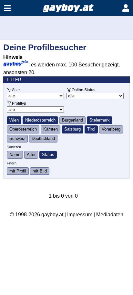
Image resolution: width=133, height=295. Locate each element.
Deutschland (43, 138)
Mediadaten (109, 214)
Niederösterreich (40, 120)
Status (48, 154)
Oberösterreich (23, 129)
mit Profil (17, 171)
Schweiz (17, 138)
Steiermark (99, 120)
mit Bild (40, 171)
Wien (14, 120)
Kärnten (50, 129)
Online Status (83, 90)
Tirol (91, 129)
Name (14, 154)
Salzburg (72, 129)
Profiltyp (19, 103)
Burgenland (72, 120)
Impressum (79, 214)
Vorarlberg (111, 129)
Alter (16, 90)
